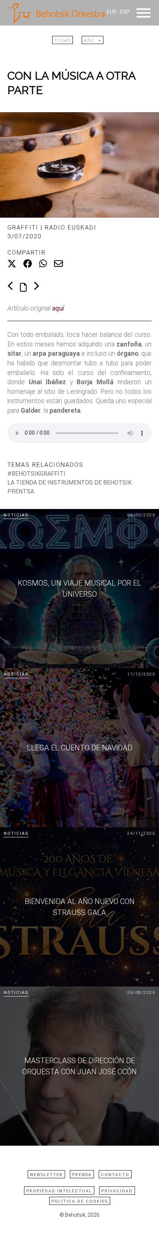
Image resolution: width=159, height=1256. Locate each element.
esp (124, 12)
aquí (58, 308)
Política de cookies (79, 1201)
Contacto (115, 1174)
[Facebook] (27, 264)
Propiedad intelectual (59, 1191)
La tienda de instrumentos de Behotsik (69, 482)
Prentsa (20, 491)
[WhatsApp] (43, 264)
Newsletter (46, 1174)
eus (111, 12)
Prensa (82, 1174)
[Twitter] (11, 264)
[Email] (58, 264)
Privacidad (117, 1191)
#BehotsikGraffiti (36, 473)
